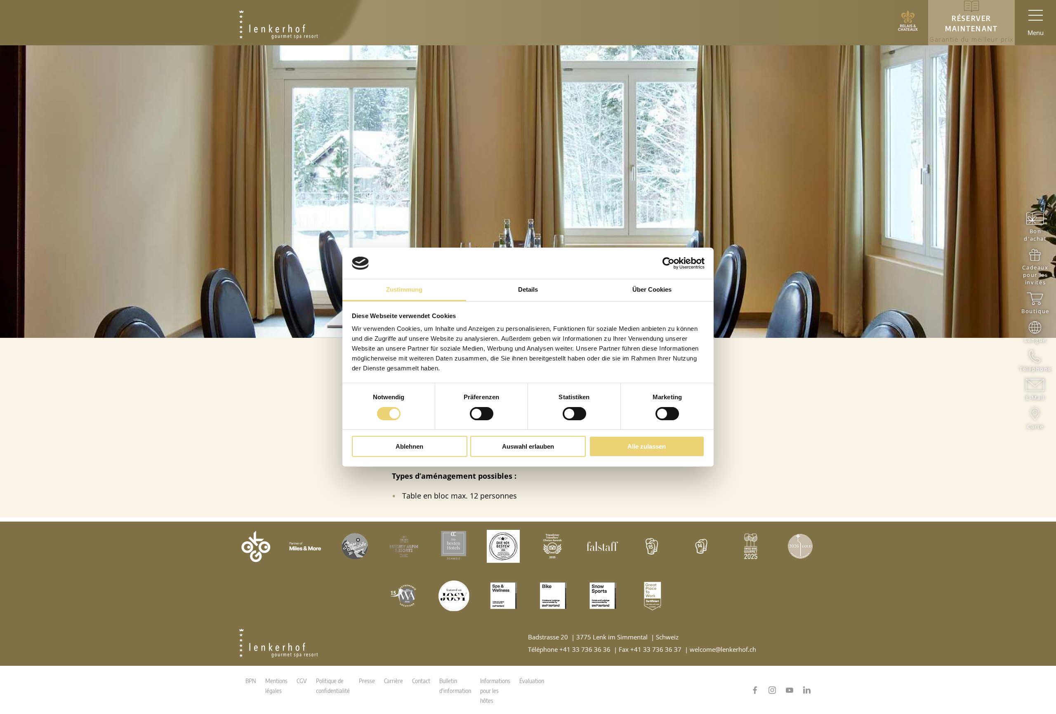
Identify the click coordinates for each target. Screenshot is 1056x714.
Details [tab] (528, 289)
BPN (250, 680)
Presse (367, 680)
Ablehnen (409, 446)
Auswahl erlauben (528, 446)
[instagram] (772, 690)
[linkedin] (807, 690)
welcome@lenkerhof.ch (723, 649)
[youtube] (789, 690)
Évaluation (531, 680)
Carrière (393, 680)
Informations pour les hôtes (495, 690)
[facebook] (755, 690)
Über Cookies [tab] (652, 289)
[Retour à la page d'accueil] (278, 22)
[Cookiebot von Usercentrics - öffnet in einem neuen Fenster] (668, 263)
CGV (302, 680)
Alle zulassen (646, 446)
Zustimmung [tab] (404, 289)
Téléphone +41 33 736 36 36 (569, 649)
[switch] (481, 413)
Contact (421, 680)
